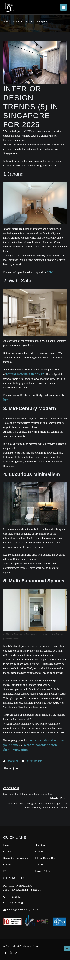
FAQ (5, 871)
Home (6, 845)
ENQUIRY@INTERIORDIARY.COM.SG (22, 909)
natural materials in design (25, 374)
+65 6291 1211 (15, 896)
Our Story (40, 845)
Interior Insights (34, 761)
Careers (7, 864)
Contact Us (41, 864)
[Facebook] (13, 768)
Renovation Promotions (15, 858)
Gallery (7, 851)
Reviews (39, 851)
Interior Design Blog (45, 858)
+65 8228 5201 (15, 903)
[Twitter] (17, 768)
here (50, 272)
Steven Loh (13, 761)
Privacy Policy (42, 871)
